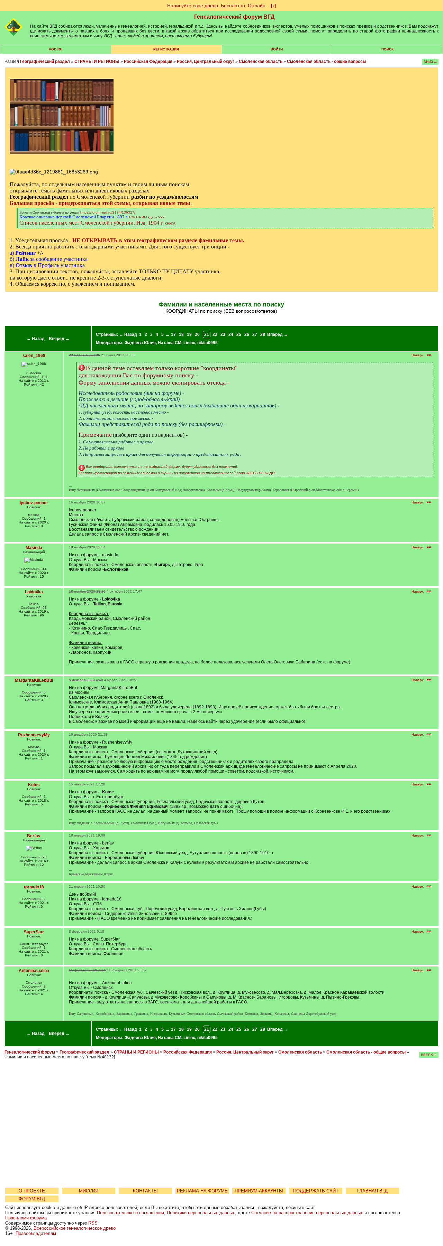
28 (262, 334)
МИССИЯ (88, 1190)
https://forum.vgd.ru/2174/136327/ (107, 212)
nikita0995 (207, 342)
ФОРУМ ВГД (32, 1198)
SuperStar (34, 931)
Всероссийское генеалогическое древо (75, 1228)
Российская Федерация (148, 61)
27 (254, 334)
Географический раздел (45, 61)
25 (238, 334)
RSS (93, 1223)
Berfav (33, 835)
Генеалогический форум (29, 1052)
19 (189, 334)
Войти (277, 49)
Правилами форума (26, 1217)
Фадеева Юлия (140, 342)
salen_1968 (33, 355)
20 (197, 334)
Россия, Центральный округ (205, 61)
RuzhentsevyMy (34, 735)
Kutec (34, 784)
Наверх (418, 355)
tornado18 (34, 887)
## (429, 355)
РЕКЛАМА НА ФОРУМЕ (202, 1190)
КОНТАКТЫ (145, 1190)
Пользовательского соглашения (130, 1212)
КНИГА (170, 223)
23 (222, 334)
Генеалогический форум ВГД (234, 17)
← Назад (36, 338)
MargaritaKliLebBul (34, 680)
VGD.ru (55, 49)
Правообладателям (36, 1233)
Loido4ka (34, 591)
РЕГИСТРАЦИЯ (166, 49)
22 (215, 334)
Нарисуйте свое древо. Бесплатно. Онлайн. (217, 5)
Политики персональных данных (201, 1212)
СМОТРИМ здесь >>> (146, 217)
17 (173, 334)
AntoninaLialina (34, 970)
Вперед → (59, 338)
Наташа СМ (169, 342)
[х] (273, 5)
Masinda (34, 547)
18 (181, 334)
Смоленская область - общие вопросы (326, 61)
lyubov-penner (34, 502)
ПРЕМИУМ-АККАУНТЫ (259, 1190)
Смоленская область (260, 61)
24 (230, 334)
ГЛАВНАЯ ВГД (372, 1190)
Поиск (387, 49)
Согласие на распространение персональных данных (307, 1212)
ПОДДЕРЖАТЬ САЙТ (315, 1190)
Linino (189, 342)
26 (246, 334)
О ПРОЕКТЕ (32, 1190)
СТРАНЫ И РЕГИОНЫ (96, 61)
